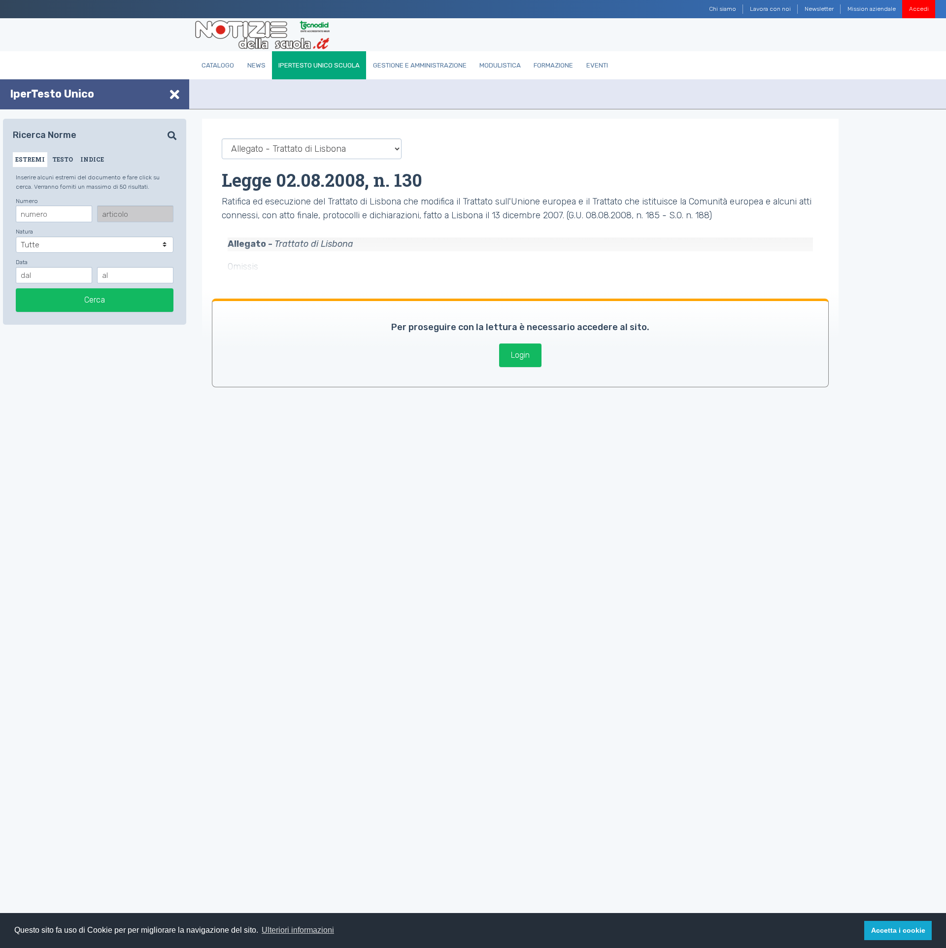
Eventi (597, 65)
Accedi (919, 8)
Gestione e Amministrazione (420, 65)
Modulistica (500, 65)
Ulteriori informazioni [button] (298, 930)
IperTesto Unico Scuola (319, 65)
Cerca (94, 300)
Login (520, 355)
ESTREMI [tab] (30, 159)
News (256, 65)
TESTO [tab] (62, 159)
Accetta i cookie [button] (898, 930)
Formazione (553, 65)
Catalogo (218, 65)
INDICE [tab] (92, 159)
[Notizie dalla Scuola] (262, 35)
